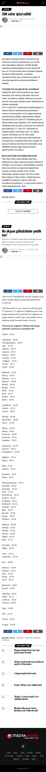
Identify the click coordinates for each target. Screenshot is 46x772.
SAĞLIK (27, 756)
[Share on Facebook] (7, 53)
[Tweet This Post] (17, 53)
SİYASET (34, 756)
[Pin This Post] (27, 53)
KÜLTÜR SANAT (9, 756)
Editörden (15, 21)
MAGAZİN (19, 756)
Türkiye (6, 640)
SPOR (42, 756)
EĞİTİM (22, 753)
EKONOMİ (30, 753)
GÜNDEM (38, 753)
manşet (20, 638)
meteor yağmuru (33, 638)
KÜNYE (34, 759)
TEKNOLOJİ (16, 759)
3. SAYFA (8, 753)
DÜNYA (15, 753)
